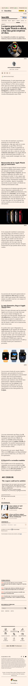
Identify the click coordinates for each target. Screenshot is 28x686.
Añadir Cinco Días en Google (9, 76)
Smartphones (4, 20)
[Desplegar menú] (2, 10)
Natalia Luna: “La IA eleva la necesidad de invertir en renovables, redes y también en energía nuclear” (13, 597)
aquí (21, 533)
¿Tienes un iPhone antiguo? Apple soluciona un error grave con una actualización (17, 515)
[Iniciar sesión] (26, 10)
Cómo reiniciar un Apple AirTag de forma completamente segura (16, 507)
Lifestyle (22, 20)
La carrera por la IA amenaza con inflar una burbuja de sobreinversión (13, 593)
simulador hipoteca (14, 631)
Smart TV (13, 20)
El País (25, 13)
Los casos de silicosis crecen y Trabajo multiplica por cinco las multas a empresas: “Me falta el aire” (13, 584)
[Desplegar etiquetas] (26, 525)
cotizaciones (5, 640)
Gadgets (18, 20)
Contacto (4, 672)
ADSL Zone (23, 18)
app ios (14, 640)
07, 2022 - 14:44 (14, 69)
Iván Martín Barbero (14, 67)
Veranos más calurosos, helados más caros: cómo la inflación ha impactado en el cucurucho (13, 589)
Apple (15, 524)
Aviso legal (8, 672)
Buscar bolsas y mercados (7, 604)
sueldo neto (22, 631)
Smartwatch (10, 524)
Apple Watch (4, 524)
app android (22, 640)
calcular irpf (5, 631)
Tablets (9, 20)
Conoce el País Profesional (14, 646)
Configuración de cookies (20, 672)
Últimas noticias (5, 580)
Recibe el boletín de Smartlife (9, 496)
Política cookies (13, 672)
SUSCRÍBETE (21, 10)
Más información (4, 530)
